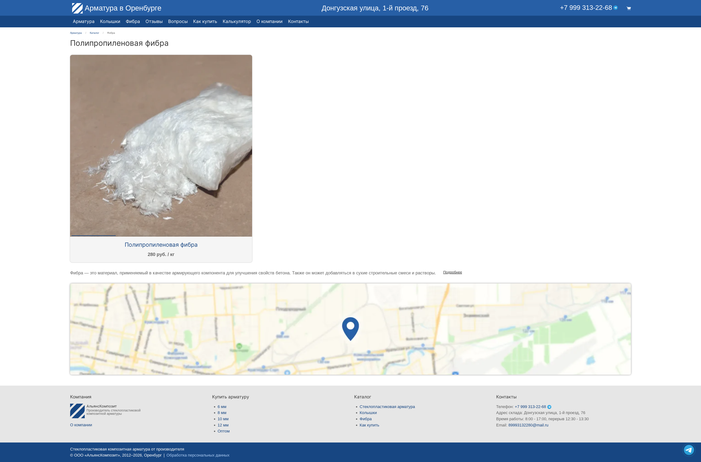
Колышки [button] (110, 21)
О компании (269, 21)
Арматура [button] (84, 21)
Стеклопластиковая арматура (387, 406)
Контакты (298, 21)
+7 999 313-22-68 (586, 7)
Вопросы (178, 21)
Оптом (224, 431)
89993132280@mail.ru (528, 425)
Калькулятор (237, 21)
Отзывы (154, 21)
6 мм (222, 406)
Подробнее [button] (452, 272)
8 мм (222, 412)
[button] (628, 8)
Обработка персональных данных (197, 455)
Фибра (133, 21)
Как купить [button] (205, 21)
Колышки (368, 412)
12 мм (223, 425)
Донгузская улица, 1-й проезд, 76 (375, 8)
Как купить (369, 425)
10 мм (223, 419)
